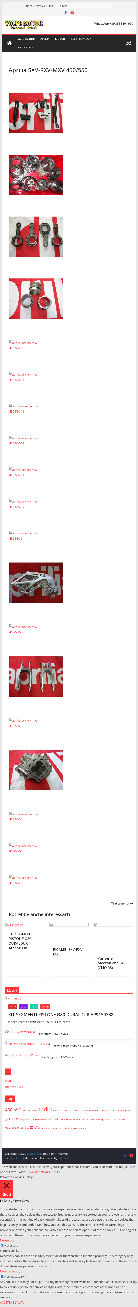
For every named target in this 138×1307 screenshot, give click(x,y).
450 (9, 1110)
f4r (122, 1110)
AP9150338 (32, 1110)
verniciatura (78, 1128)
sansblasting (97, 1119)
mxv (13, 1118)
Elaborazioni (26, 39)
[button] (91, 38)
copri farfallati (82, 1110)
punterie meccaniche (40, 1119)
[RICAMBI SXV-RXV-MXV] (69, 925)
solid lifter (24, 1128)
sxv (33, 1127)
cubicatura (94, 1110)
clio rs (72, 1110)
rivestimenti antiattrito (69, 1119)
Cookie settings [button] (39, 1172)
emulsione (116, 1110)
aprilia (45, 1109)
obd (21, 1119)
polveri (26, 1119)
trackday (46, 1128)
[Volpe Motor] (9, 43)
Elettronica (80, 39)
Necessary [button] (7, 1240)
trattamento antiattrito (61, 1128)
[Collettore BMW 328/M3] (20, 1034)
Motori (60, 39)
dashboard (105, 1110)
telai (40, 1128)
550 (17, 1109)
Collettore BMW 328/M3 (53, 1034)
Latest (24, 1006)
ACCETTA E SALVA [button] (12, 1302)
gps (6, 1119)
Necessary (11, 1245)
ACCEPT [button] (59, 1172)
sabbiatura (85, 1119)
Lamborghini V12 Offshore (57, 1057)
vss (86, 1128)
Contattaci (25, 47)
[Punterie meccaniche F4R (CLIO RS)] (113, 925)
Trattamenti (120, 903)
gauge (127, 1110)
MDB (8, 1081)
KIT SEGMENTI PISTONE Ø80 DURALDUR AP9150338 (21, 941)
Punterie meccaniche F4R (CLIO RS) (111, 963)
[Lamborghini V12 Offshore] (22, 1058)
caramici (64, 1110)
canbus (56, 1110)
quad (54, 1119)
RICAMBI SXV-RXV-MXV (68, 952)
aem (24, 1110)
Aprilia (44, 39)
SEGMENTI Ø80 (12, 1128)
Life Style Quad (14, 1086)
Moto (34, 1006)
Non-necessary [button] (10, 1271)
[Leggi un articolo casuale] (128, 43)
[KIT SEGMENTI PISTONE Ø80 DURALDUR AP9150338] (14, 925)
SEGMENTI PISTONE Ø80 (115, 1119)
